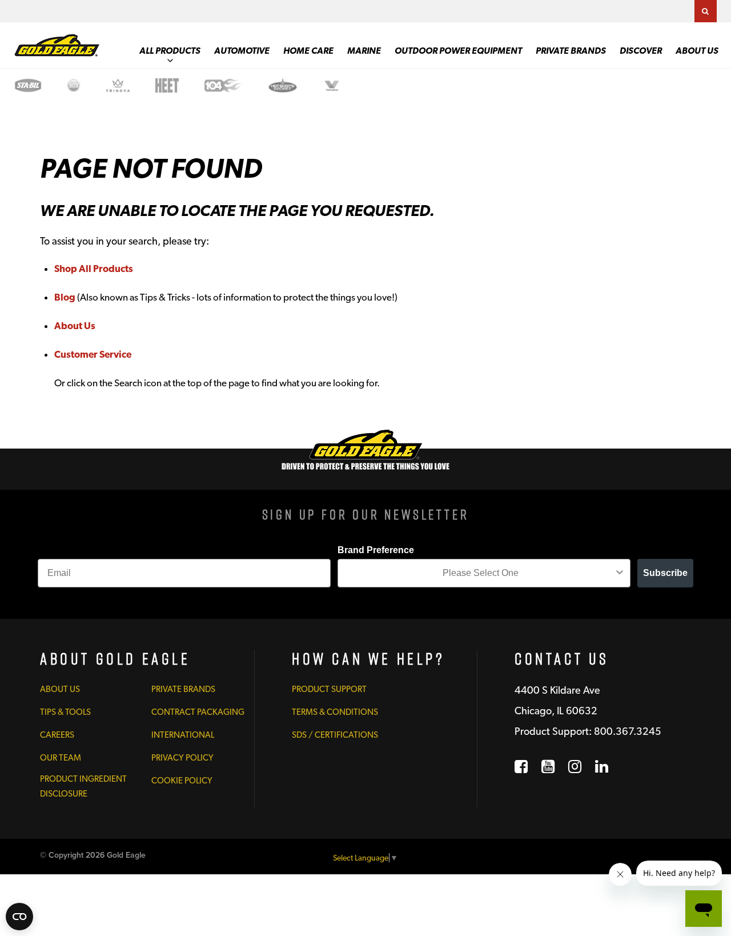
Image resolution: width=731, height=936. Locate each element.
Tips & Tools (65, 712)
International (182, 735)
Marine (364, 50)
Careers (57, 735)
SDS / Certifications (335, 735)
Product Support (329, 689)
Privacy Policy (182, 758)
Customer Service (92, 354)
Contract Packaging (197, 712)
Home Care (308, 50)
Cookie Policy (181, 780)
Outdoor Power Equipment (458, 50)
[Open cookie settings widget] (19, 916)
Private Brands (571, 50)
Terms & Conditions (335, 712)
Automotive (242, 50)
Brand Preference (376, 550)
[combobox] (480, 573)
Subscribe (665, 573)
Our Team (60, 758)
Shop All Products (93, 268)
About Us (697, 50)
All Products (169, 50)
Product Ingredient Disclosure (83, 786)
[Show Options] (619, 573)
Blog (64, 297)
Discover (641, 50)
